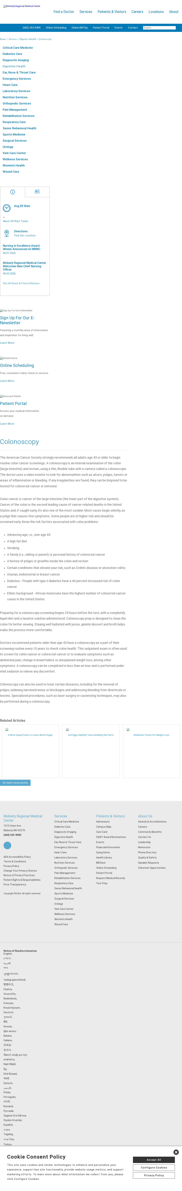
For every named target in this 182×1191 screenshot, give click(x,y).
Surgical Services (15, 140)
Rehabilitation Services (18, 116)
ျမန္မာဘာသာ (11, 973)
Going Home (103, 852)
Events (119, 27)
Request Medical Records (110, 878)
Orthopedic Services (17, 103)
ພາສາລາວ (9, 1059)
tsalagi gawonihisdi (14, 979)
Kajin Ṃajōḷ (9, 1064)
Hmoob (8, 1026)
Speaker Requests (148, 862)
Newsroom (144, 847)
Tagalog (8, 1134)
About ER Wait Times (15, 221)
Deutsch (8, 1012)
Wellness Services (15, 159)
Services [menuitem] (85, 12)
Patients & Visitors (110, 816)
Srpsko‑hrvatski (13, 1120)
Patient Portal (101, 27)
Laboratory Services (16, 91)
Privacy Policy (11, 866)
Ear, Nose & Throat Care (19, 72)
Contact (133, 27)
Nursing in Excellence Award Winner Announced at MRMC (21, 247)
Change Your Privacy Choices (20, 870)
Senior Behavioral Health (19, 128)
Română (8, 1106)
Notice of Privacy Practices (19, 875)
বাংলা (6, 967)
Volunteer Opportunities (152, 867)
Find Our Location (25, 235)
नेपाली (6, 1078)
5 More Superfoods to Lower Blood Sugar (30, 735)
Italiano (8, 1040)
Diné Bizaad (10, 1073)
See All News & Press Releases (21, 283)
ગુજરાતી (8, 1017)
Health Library (104, 857)
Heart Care (10, 85)
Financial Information (108, 847)
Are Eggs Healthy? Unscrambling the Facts (91, 735)
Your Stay (101, 883)
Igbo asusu (10, 1031)
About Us (145, 816)
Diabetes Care (12, 54)
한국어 (7, 1049)
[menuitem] (159, 28)
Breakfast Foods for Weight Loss (151, 735)
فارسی (7, 1087)
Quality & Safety (147, 857)
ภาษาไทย (9, 1139)
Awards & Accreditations (152, 821)
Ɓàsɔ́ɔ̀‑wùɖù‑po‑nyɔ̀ (15, 1054)
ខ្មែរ (5, 1069)
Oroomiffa (9, 993)
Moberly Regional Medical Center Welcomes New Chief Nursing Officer (24, 266)
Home (3, 39)
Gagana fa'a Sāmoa (15, 1115)
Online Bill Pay (80, 27)
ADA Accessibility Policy (17, 856)
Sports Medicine (14, 134)
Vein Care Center (14, 153)
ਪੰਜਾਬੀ (7, 1101)
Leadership (144, 842)
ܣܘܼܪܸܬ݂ (7, 1129)
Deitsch (8, 1083)
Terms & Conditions (15, 861)
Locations (156, 12)
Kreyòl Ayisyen (12, 1007)
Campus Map (103, 826)
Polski (7, 1092)
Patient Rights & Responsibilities (22, 879)
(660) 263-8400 (32, 27)
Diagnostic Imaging (16, 60)
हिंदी (5, 1021)
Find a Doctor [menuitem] (63, 12)
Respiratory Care (14, 122)
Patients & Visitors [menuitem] (112, 12)
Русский (8, 1111)
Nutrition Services (15, 97)
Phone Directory (147, 852)
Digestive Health (28, 39)
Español (8, 1124)
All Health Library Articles (15, 782)
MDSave (101, 862)
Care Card (101, 831)
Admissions (103, 821)
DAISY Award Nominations (111, 837)
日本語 (7, 1044)
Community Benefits (150, 831)
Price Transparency (15, 884)
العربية (7, 963)
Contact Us (144, 837)
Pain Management (15, 109)
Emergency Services (17, 78)
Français (8, 1003)
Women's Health (14, 165)
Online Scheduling (56, 27)
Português (10, 1097)
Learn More (7, 342)
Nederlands (10, 998)
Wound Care (11, 171)
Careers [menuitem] (137, 12)
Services (13, 39)
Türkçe (8, 1144)
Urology (8, 147)
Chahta (8, 989)
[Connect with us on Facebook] (7, 845)
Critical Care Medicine (18, 47)
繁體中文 (9, 984)
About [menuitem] (173, 12)
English (8, 953)
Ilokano (8, 1035)
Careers (142, 826)
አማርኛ (7, 958)
